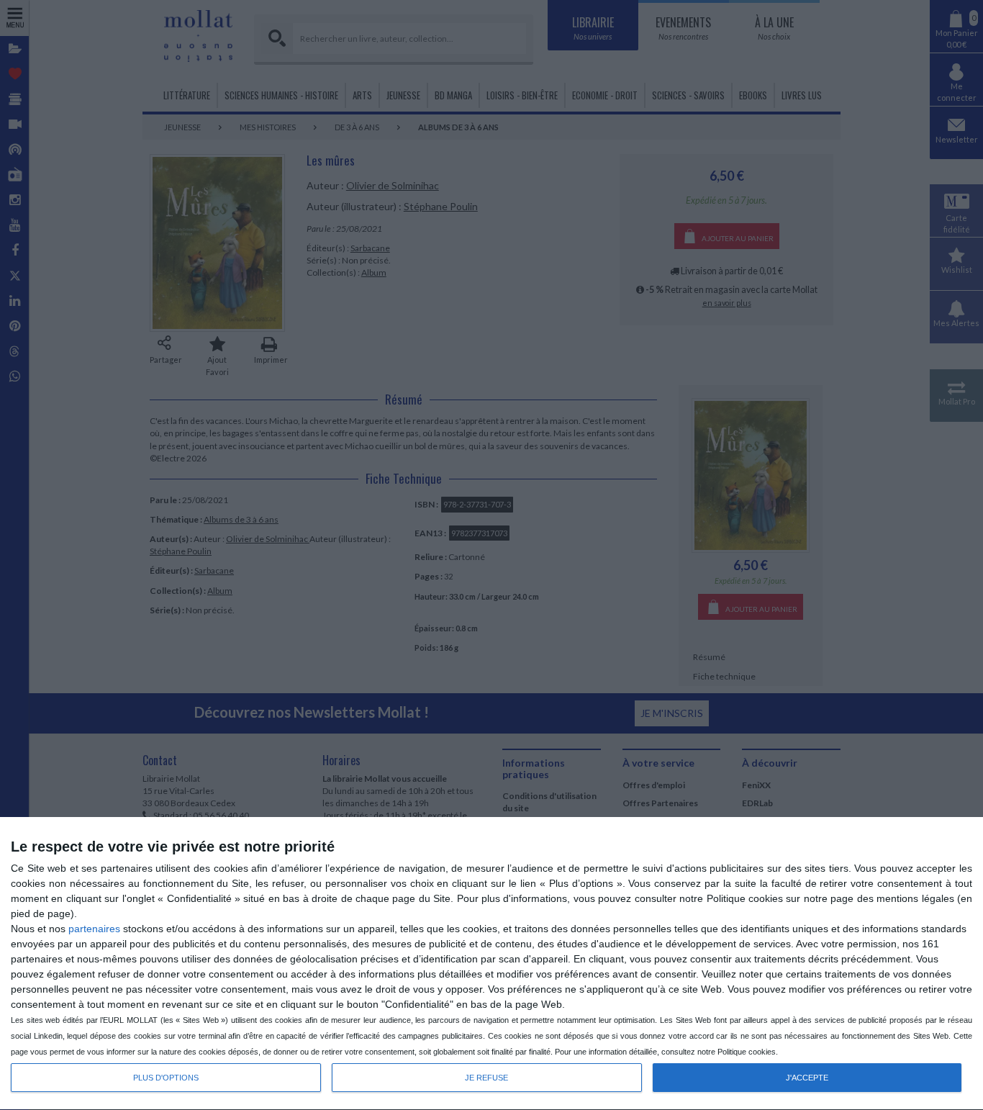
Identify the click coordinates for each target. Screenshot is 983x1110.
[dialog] (491, 964)
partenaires (94, 929)
